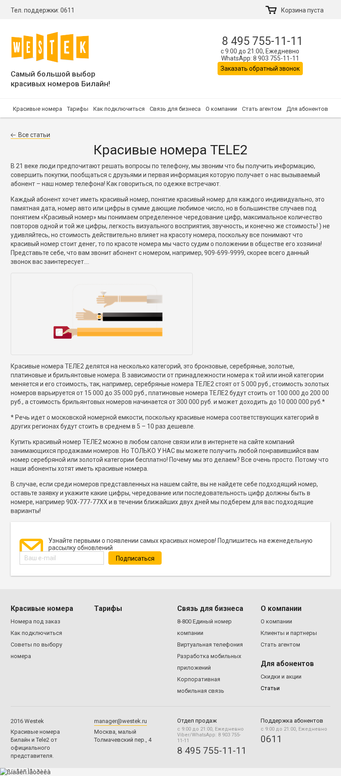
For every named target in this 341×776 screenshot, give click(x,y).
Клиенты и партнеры (289, 633)
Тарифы (77, 108)
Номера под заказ (35, 621)
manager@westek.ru (120, 721)
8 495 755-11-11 (262, 41)
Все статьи (34, 134)
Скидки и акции (281, 676)
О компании (221, 108)
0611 (67, 10)
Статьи (270, 688)
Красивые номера (37, 108)
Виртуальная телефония (210, 644)
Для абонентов (307, 108)
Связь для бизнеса (175, 108)
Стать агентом (262, 108)
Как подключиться (119, 108)
